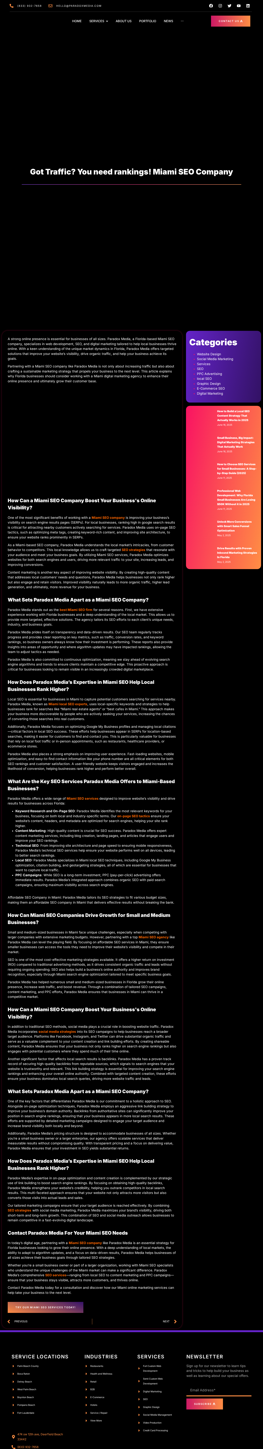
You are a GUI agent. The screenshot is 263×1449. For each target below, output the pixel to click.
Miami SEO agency (154, 937)
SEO (200, 369)
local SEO (204, 379)
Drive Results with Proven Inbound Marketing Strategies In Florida (237, 553)
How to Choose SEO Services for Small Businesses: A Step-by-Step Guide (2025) (237, 469)
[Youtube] (239, 6)
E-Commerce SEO (211, 388)
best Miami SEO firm (76, 610)
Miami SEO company (108, 518)
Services (203, 364)
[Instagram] (220, 6)
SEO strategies (19, 1210)
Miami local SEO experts (68, 704)
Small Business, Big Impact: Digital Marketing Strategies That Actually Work (236, 442)
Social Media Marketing (215, 359)
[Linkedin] (248, 6)
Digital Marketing (210, 393)
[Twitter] (229, 6)
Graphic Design (209, 384)
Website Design (209, 354)
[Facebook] (211, 6)
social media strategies (57, 1032)
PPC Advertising (209, 374)
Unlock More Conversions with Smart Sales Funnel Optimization (234, 526)
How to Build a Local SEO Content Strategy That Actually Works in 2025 (233, 416)
